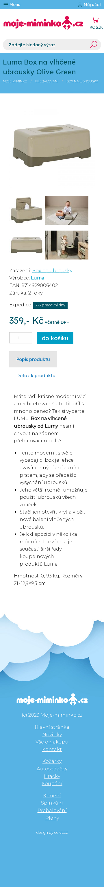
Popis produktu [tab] (33, 359)
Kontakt (52, 749)
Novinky (52, 734)
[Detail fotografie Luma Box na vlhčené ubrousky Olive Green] (52, 145)
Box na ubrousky (82, 81)
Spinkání (52, 803)
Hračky (52, 776)
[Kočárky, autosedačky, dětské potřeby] (43, 23)
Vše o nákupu (52, 742)
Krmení (52, 795)
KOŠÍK (96, 27)
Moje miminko (15, 81)
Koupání (52, 783)
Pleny (52, 818)
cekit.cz (61, 832)
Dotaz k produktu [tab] (35, 375)
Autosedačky (52, 769)
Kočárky (52, 761)
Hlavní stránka (52, 727)
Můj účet (92, 4)
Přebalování (46, 81)
